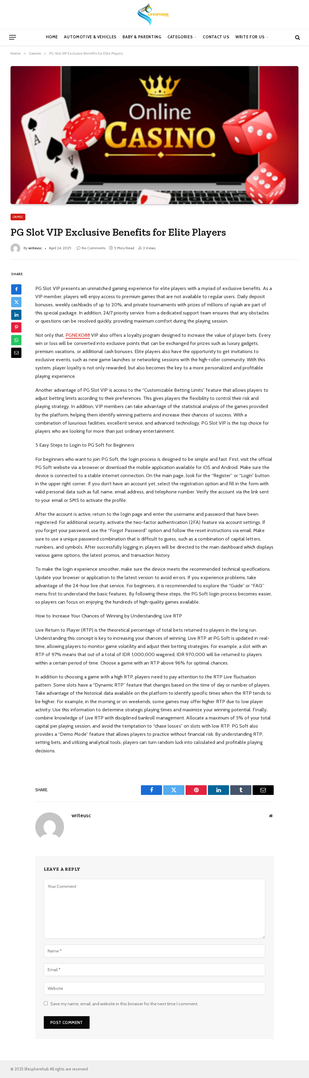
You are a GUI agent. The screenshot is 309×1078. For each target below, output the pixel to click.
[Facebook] (16, 289)
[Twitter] (16, 302)
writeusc (35, 248)
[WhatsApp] (16, 340)
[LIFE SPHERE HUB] (154, 14)
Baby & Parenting (142, 37)
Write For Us (250, 37)
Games (18, 217)
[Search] (297, 37)
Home (52, 37)
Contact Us (216, 37)
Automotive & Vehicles (90, 37)
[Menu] (12, 37)
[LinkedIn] (16, 315)
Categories (180, 37)
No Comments (93, 248)
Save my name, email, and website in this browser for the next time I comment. (124, 1003)
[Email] (16, 353)
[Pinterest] (16, 327)
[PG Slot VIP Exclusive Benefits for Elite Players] (154, 135)
